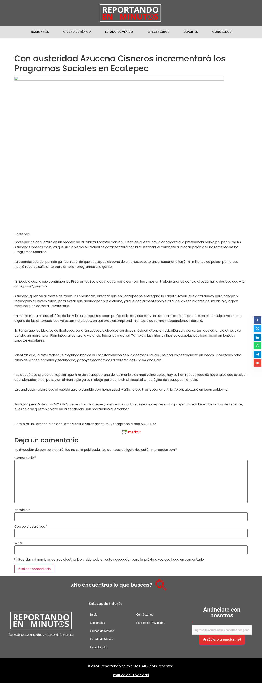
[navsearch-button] (159, 583)
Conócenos (221, 32)
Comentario (25, 457)
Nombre (22, 510)
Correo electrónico (31, 526)
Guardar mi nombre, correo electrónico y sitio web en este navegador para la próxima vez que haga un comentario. (111, 559)
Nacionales (40, 32)
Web (18, 543)
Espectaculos (158, 32)
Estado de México (119, 32)
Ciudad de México (77, 32)
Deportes (191, 32)
